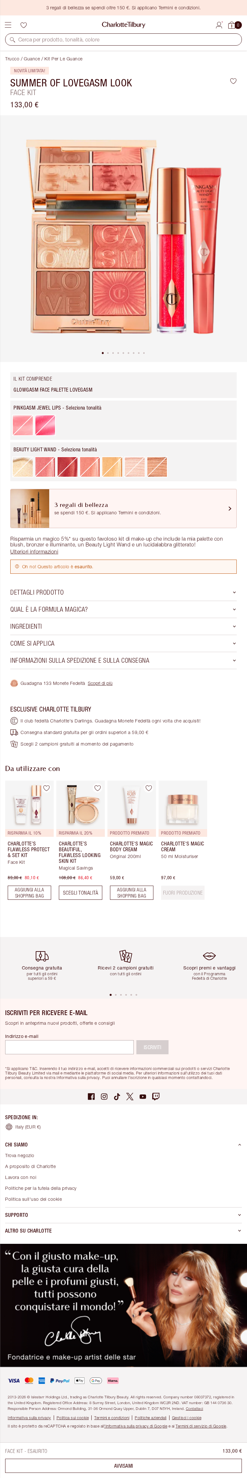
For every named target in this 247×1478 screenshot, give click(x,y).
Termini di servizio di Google (201, 1426)
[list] (123, 238)
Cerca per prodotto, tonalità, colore (58, 39)
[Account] (219, 24)
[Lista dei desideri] (23, 25)
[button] (12, 39)
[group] (27, 843)
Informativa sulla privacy (29, 1417)
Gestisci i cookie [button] (187, 1417)
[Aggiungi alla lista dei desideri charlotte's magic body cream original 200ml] (148, 788)
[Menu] (8, 25)
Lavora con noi (20, 1177)
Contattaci (194, 1408)
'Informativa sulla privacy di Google (135, 1426)
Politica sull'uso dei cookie (33, 1199)
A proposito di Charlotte (30, 1166)
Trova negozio (19, 1155)
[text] (183, 893)
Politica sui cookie (73, 1417)
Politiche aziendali (151, 1417)
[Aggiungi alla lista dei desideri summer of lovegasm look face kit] (233, 81)
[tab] (103, 353)
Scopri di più (100, 683)
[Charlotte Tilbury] (123, 25)
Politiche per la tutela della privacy (41, 1188)
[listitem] (123, 238)
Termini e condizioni (111, 1417)
